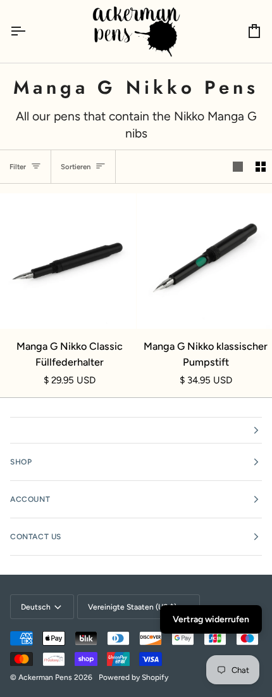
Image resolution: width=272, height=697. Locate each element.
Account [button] (30, 499)
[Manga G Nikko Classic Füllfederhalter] (68, 261)
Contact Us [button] (35, 536)
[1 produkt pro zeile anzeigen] (237, 166)
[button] (136, 430)
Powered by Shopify (133, 677)
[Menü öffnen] (29, 31)
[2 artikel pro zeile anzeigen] (260, 166)
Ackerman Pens (45, 677)
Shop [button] (21, 461)
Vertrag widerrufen (211, 619)
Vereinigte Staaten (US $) (132, 607)
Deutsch (36, 607)
